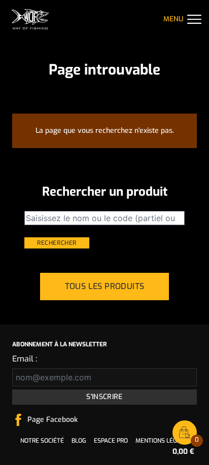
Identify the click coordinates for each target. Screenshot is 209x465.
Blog (79, 441)
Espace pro (111, 441)
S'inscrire (104, 397)
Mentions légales (163, 441)
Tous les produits (105, 286)
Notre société (42, 441)
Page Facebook (52, 419)
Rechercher (57, 243)
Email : (24, 358)
